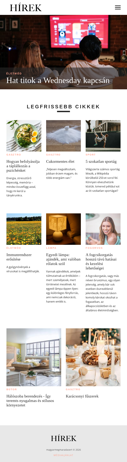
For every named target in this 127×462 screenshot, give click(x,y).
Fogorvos (94, 248)
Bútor (11, 389)
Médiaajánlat (63, 455)
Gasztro (13, 154)
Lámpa (51, 248)
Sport (91, 154)
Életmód (14, 73)
